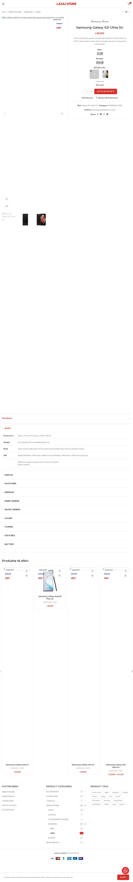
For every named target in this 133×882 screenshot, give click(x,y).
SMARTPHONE (15, 12)
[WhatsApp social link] (104, 114)
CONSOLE (50, 801)
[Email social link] (100, 114)
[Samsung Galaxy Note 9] (17, 665)
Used (113, 110)
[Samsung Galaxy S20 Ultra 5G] (116, 665)
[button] (4, 113)
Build (6, 449)
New (110, 796)
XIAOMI (51, 838)
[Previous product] (123, 12)
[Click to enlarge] (7, 206)
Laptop (103, 796)
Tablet (106, 804)
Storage (99, 58)
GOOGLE (52, 815)
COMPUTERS (7, 801)
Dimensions (9, 436)
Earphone (115, 792)
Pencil (118, 796)
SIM (5, 455)
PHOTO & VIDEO (9, 805)
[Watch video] (7, 199)
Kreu (4, 12)
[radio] (100, 53)
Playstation (96, 800)
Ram (99, 49)
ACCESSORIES (8, 810)
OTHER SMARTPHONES (58, 819)
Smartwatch (96, 804)
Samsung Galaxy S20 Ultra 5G (116, 766)
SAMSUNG (28, 12)
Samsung (95, 110)
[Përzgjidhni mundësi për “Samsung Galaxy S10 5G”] (92, 575)
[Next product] (129, 12)
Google (125, 792)
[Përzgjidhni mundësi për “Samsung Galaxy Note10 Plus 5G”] (59, 575)
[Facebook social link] (97, 114)
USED (38, 12)
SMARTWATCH (8, 796)
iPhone (94, 796)
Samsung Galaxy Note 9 (17, 765)
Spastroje (101, 81)
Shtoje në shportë (105, 91)
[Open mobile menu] (3, 3)
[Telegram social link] (107, 114)
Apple (107, 792)
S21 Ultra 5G (99, 67)
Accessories (96, 792)
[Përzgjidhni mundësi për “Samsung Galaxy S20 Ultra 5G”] (125, 575)
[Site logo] (66, 3)
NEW (52, 828)
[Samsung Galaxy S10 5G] (83, 665)
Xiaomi (121, 804)
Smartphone (105, 110)
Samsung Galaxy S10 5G (83, 765)
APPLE (51, 810)
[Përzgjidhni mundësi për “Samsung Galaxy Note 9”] (27, 575)
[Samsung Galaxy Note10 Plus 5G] (50, 581)
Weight (7, 442)
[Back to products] (126, 12)
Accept (123, 877)
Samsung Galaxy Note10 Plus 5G (50, 597)
